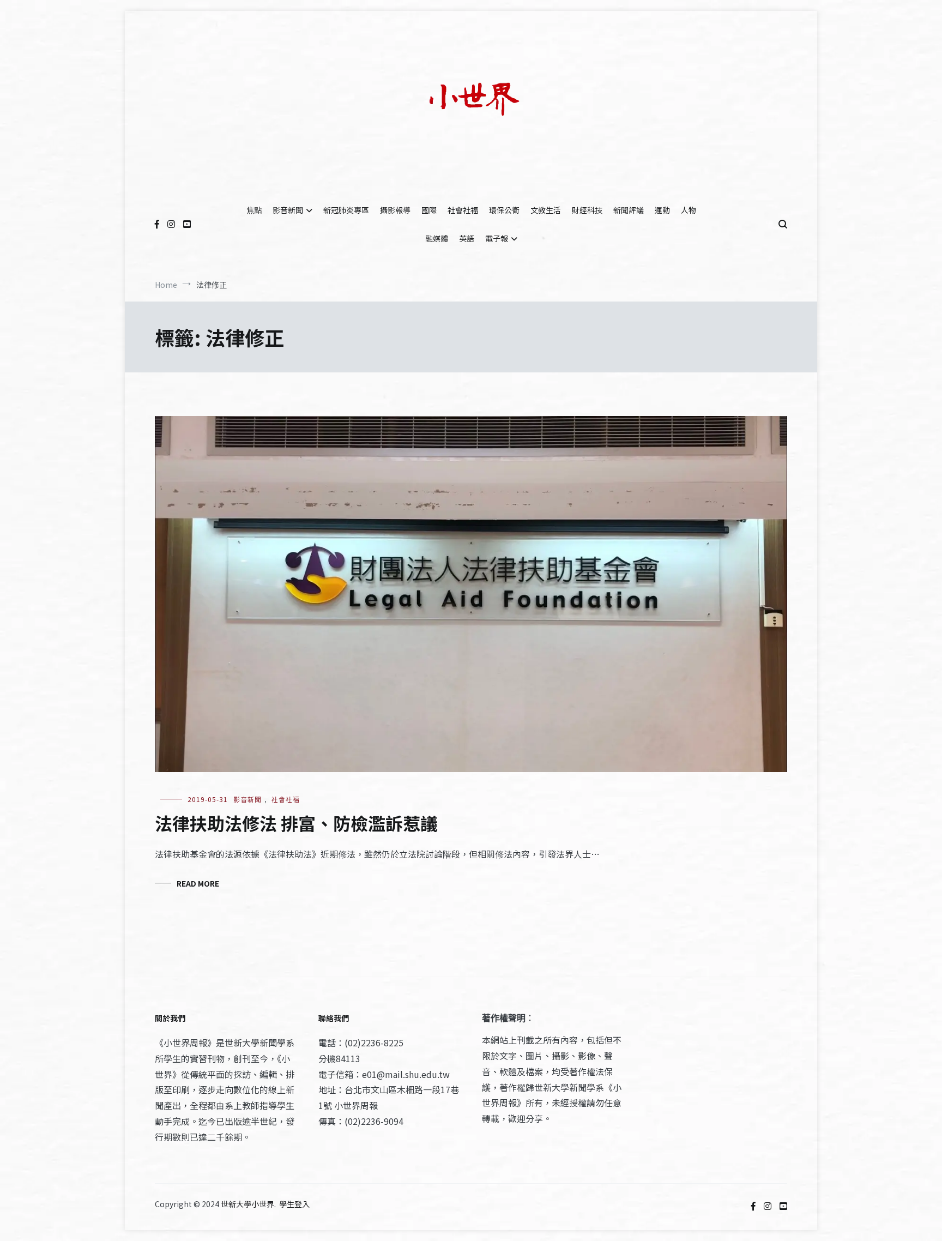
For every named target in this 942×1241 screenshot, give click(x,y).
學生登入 (294, 1203)
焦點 (254, 209)
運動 (662, 209)
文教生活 (545, 209)
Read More (198, 883)
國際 (429, 209)
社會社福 (463, 209)
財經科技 (587, 209)
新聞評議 (628, 209)
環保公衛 (504, 209)
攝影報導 (395, 209)
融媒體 (436, 238)
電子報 (496, 238)
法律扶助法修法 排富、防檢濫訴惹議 (296, 822)
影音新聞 (288, 209)
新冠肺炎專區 (346, 209)
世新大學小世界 (247, 1203)
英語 (466, 238)
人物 (688, 209)
